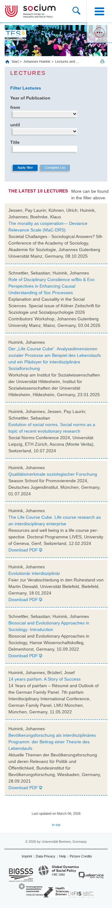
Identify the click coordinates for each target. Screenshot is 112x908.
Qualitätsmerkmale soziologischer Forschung (52, 474)
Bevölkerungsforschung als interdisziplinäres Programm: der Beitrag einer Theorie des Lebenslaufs (52, 742)
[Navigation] (99, 11)
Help (62, 856)
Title (15, 142)
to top (56, 825)
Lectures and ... (67, 61)
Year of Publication (30, 97)
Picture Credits (81, 856)
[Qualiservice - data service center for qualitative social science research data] (91, 877)
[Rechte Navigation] (99, 32)
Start (16, 61)
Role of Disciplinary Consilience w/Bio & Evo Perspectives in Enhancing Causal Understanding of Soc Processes (51, 286)
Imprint (27, 856)
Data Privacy (45, 856)
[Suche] (79, 11)
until (15, 124)
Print (102, 61)
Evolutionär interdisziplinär (34, 573)
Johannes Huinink (36, 61)
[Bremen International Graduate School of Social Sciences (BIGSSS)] (21, 874)
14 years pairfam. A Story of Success (44, 679)
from (15, 107)
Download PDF (23, 549)
